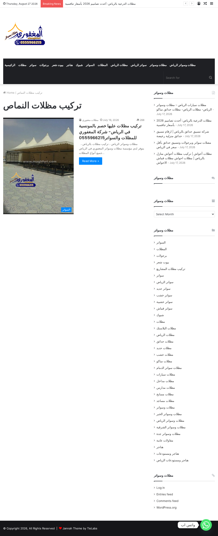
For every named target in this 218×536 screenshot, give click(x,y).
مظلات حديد (164, 348)
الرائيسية (10, 65)
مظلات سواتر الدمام (169, 368)
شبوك (79, 65)
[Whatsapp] (206, 525)
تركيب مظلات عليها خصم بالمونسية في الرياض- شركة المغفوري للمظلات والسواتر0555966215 (110, 132)
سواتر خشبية (164, 302)
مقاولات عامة (164, 440)
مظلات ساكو (164, 361)
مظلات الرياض (119, 65)
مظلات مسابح (165, 394)
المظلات (103, 65)
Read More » (90, 161)
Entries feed (164, 494)
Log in (160, 487)
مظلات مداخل (165, 381)
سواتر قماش (164, 308)
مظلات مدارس (165, 387)
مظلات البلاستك (166, 328)
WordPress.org (166, 507)
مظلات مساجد (165, 401)
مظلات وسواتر (158, 65)
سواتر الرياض (139, 65)
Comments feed (167, 501)
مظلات (22, 65)
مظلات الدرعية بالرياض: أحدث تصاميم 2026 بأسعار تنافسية (100, 3)
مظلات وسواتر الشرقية (171, 427)
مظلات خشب (164, 354)
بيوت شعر (57, 65)
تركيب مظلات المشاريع (170, 269)
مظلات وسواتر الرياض (183, 65)
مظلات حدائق (165, 341)
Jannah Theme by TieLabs (80, 528)
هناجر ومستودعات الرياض (172, 460)
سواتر (32, 65)
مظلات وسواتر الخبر (169, 414)
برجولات (44, 65)
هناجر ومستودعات (167, 453)
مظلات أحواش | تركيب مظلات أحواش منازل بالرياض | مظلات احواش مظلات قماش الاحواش (184, 158)
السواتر (90, 65)
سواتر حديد (163, 288)
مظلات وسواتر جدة (168, 434)
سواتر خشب (164, 295)
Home (10, 92)
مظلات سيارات (165, 374)
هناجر (69, 65)
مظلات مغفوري (90, 120)
